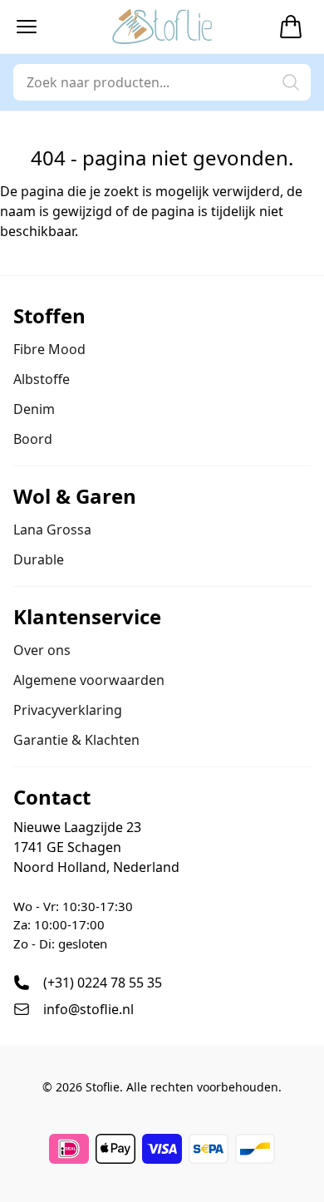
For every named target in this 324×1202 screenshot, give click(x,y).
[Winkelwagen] (290, 26)
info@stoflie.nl (88, 1009)
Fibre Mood (49, 349)
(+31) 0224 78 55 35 (102, 982)
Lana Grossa (52, 529)
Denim (34, 409)
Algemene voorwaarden (88, 680)
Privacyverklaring (67, 710)
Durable (38, 559)
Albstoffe (41, 379)
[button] (26, 26)
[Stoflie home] (162, 26)
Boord (32, 439)
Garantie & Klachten (76, 740)
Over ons (42, 650)
